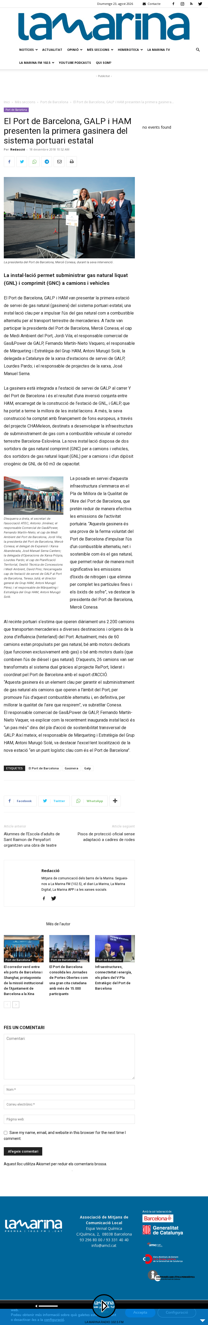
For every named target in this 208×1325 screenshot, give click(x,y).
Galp (87, 768)
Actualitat (52, 50)
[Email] (59, 161)
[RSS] (191, 4)
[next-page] (15, 1004)
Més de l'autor (58, 924)
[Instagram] (182, 4)
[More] (115, 801)
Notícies (26, 50)
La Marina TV (158, 50)
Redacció (17, 149)
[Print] (71, 161)
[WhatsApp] (34, 161)
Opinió (73, 50)
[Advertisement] (104, 87)
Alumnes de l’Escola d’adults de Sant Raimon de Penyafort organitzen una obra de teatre (32, 840)
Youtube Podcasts (75, 63)
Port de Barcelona (54, 102)
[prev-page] (7, 1004)
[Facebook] (173, 4)
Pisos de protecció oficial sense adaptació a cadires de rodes (106, 837)
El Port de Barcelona (44, 768)
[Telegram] (46, 161)
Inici (7, 102)
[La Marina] (104, 25)
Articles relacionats (23, 924)
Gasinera (71, 768)
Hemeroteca (128, 50)
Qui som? (103, 63)
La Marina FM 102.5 (34, 63)
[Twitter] (200, 4)
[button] (197, 49)
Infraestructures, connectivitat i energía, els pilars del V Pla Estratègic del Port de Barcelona (113, 977)
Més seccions (98, 50)
